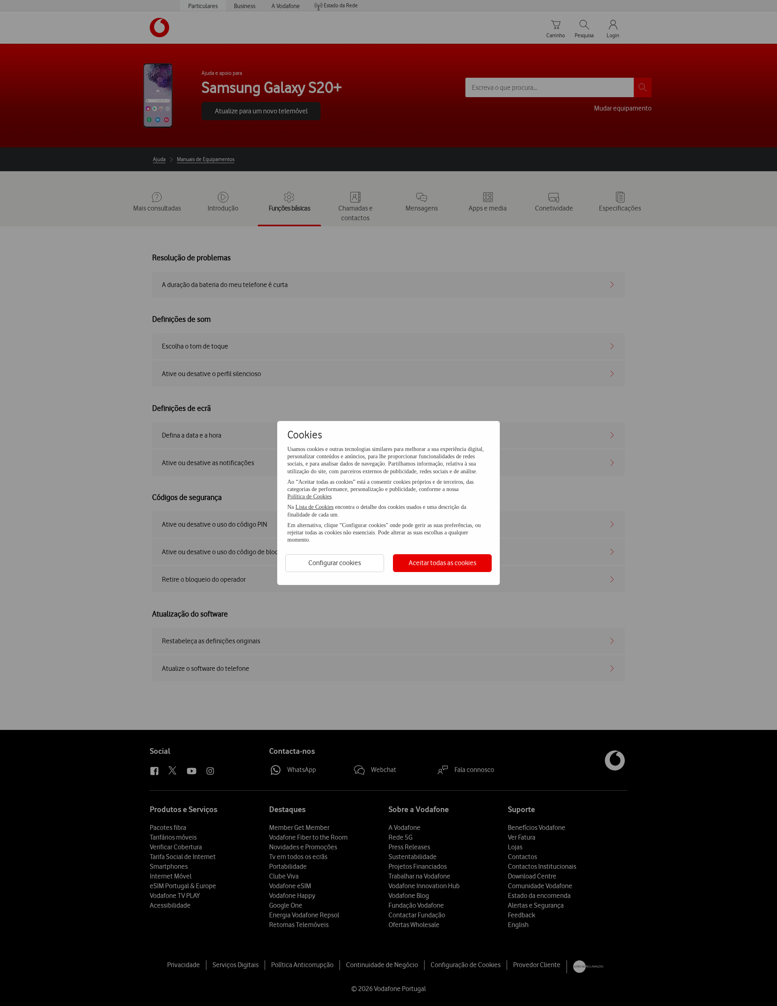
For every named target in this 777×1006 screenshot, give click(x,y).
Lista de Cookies (314, 507)
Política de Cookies (309, 496)
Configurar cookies (334, 563)
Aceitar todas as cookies (442, 563)
